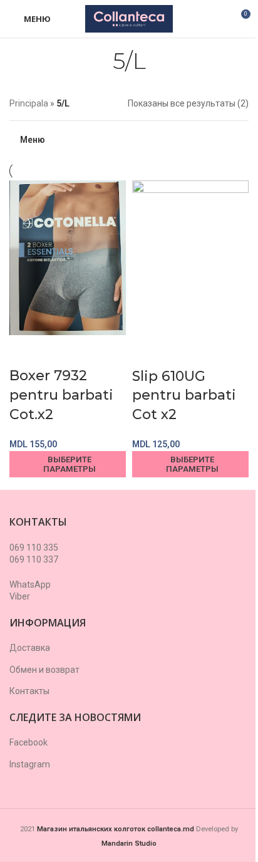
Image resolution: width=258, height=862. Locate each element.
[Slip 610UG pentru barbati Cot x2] (190, 257)
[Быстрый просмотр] (25, 350)
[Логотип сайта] (129, 18)
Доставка (29, 648)
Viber (19, 596)
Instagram (29, 764)
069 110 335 (33, 548)
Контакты (29, 691)
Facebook (28, 742)
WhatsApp (30, 584)
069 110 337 (33, 559)
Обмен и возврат (44, 670)
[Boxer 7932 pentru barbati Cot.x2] (67, 257)
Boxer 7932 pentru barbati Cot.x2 (61, 395)
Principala (28, 103)
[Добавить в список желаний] (58, 350)
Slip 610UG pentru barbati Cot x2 (184, 395)
